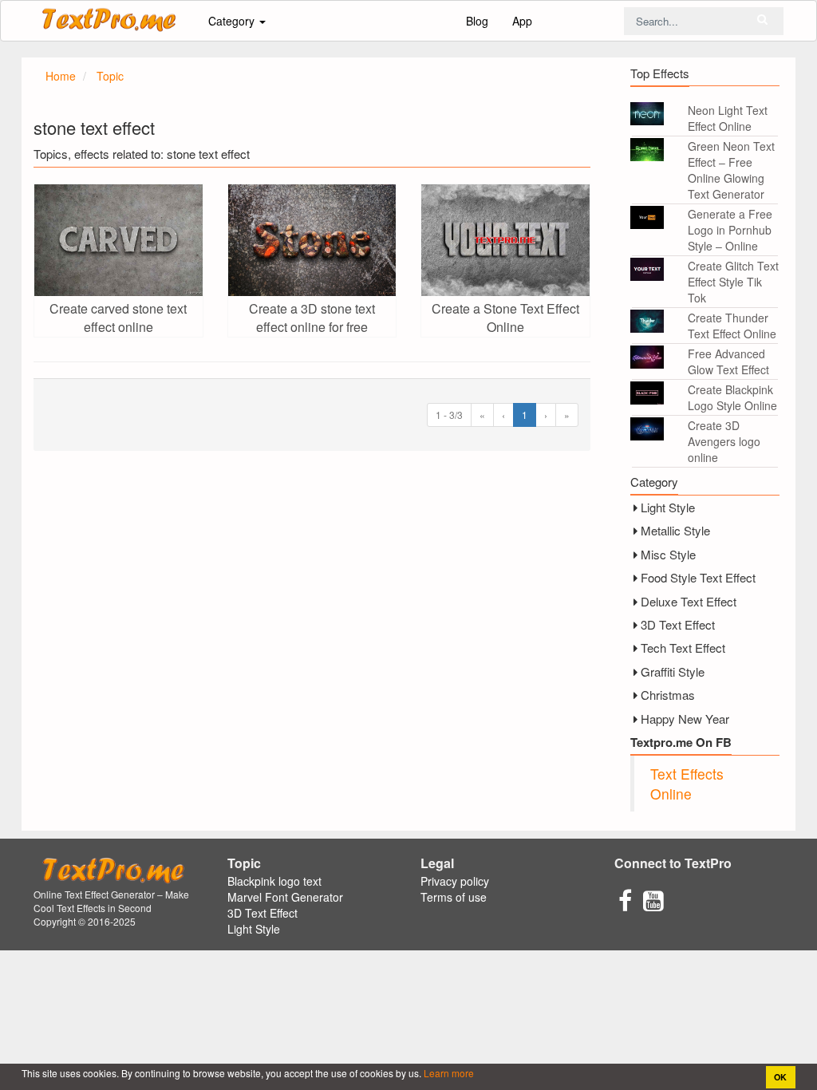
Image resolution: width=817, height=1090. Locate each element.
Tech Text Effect (683, 647)
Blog (477, 21)
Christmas (668, 694)
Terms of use (453, 897)
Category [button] (233, 21)
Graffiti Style (673, 671)
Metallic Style (675, 530)
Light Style (668, 507)
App (522, 21)
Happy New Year (685, 718)
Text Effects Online (687, 784)
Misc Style (668, 554)
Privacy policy (454, 881)
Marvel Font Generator (285, 897)
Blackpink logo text (274, 881)
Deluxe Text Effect (688, 601)
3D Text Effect (678, 624)
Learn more (447, 1073)
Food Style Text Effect (698, 577)
